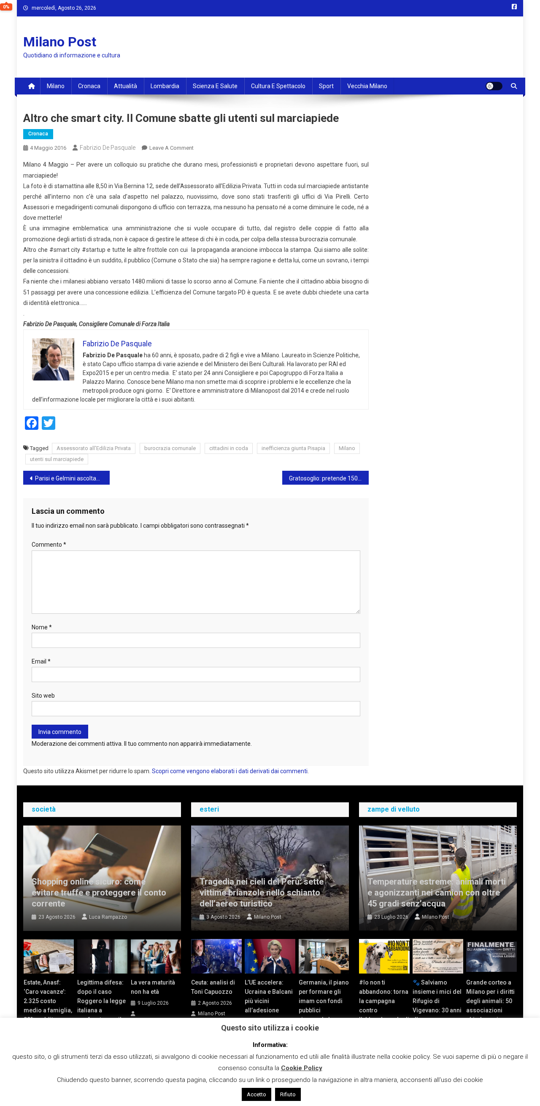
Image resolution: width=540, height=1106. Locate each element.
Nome (42, 627)
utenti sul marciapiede (57, 459)
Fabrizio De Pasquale (107, 147)
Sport (326, 86)
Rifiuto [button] (288, 1094)
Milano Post (59, 42)
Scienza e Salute (215, 86)
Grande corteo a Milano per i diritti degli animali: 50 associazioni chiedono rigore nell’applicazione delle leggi (490, 1010)
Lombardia (165, 86)
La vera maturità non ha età (153, 987)
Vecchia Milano (367, 86)
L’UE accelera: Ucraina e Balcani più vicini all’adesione (269, 996)
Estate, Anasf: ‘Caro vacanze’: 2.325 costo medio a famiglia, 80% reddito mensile (48, 1005)
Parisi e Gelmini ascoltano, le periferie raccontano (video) (72, 478)
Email (41, 661)
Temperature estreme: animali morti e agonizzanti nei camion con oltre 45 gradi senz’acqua (436, 893)
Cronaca (89, 86)
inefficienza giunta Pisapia (293, 448)
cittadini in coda (228, 448)
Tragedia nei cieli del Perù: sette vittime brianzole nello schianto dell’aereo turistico (262, 893)
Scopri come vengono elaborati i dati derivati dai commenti (230, 771)
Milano (56, 86)
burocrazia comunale (170, 448)
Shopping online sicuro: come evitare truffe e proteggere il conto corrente (99, 893)
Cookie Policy (301, 1068)
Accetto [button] (256, 1094)
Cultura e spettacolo (278, 86)
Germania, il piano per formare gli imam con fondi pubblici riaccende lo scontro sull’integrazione (324, 1010)
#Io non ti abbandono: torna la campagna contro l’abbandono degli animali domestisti (384, 1010)
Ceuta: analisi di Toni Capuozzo (213, 987)
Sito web (43, 695)
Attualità (125, 86)
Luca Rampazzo (108, 917)
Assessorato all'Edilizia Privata (94, 448)
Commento (49, 544)
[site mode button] (494, 86)
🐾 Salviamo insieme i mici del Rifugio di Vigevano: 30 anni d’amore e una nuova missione (437, 1005)
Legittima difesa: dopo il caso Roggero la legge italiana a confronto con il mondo (101, 1005)
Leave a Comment (171, 148)
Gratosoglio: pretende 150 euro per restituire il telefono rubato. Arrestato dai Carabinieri (329, 478)
